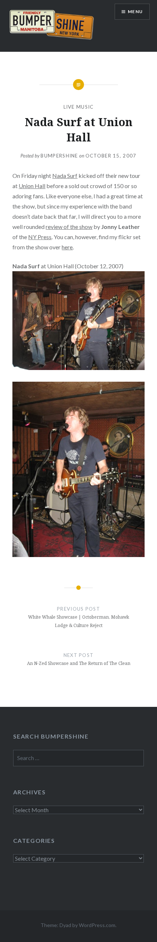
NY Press (39, 236)
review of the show (69, 226)
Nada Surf (64, 175)
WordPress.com (97, 925)
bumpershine (59, 156)
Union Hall (32, 185)
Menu (135, 11)
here (67, 247)
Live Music (79, 107)
